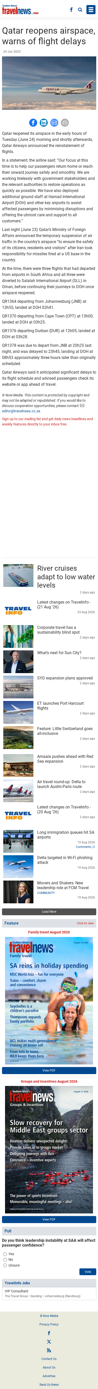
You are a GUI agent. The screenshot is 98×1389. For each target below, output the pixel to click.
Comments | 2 (85, 847)
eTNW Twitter (49, 1341)
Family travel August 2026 (49, 932)
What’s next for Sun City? (59, 652)
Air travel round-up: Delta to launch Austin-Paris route (61, 784)
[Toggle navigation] (90, 9)
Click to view (85, 923)
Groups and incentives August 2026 (49, 1081)
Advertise (49, 1376)
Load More (49, 911)
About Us (49, 1367)
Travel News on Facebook (49, 1333)
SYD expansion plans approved (65, 678)
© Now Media (49, 1316)
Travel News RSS (49, 1350)
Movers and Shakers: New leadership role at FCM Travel (63, 885)
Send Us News (49, 1384)
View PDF (49, 1070)
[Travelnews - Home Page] (20, 9)
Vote (88, 1272)
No (11, 1259)
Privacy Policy (49, 1324)
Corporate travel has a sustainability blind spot (58, 630)
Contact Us (49, 1359)
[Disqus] (49, 493)
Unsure (14, 1265)
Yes (11, 1254)
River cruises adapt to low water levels (66, 576)
